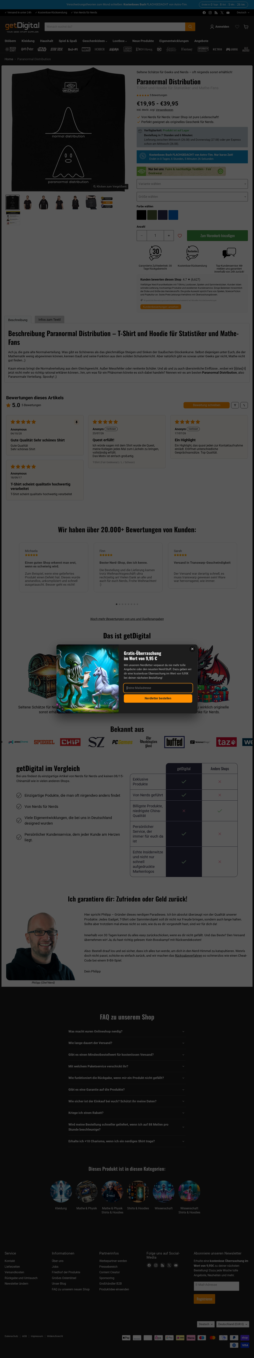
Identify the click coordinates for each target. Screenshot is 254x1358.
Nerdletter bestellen (158, 698)
